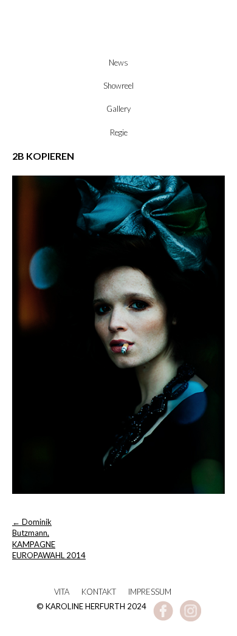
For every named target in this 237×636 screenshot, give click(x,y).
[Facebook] (163, 618)
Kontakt (98, 592)
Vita (61, 592)
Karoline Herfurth (118, 43)
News (118, 62)
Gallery (118, 109)
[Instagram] (190, 618)
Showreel (118, 86)
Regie (119, 132)
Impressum (149, 592)
